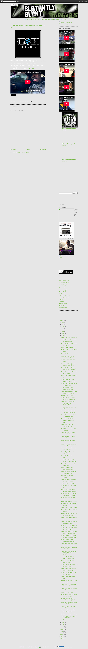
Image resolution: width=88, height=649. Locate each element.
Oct (63, 322)
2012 (61, 320)
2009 (61, 634)
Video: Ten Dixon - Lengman (68, 354)
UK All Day (61, 305)
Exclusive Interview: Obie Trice (69, 614)
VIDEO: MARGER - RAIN (67, 483)
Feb (63, 624)
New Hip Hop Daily (63, 307)
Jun (63, 331)
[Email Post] (30, 101)
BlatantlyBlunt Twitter (64, 280)
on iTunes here (30, 68)
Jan (63, 627)
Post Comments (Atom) (23, 152)
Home (28, 149)
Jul (63, 329)
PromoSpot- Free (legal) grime (66, 286)
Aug (63, 326)
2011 (61, 629)
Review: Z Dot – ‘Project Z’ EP (69, 395)
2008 (61, 636)
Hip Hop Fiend (62, 292)
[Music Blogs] (60, 647)
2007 (61, 638)
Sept (63, 324)
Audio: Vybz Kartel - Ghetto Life (69, 525)
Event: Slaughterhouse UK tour (69, 501)
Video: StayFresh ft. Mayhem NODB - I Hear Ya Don (27, 26)
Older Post (43, 149)
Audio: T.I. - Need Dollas (67, 592)
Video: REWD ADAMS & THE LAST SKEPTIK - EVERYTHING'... (68, 403)
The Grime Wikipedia (64, 282)
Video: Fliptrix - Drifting (67, 347)
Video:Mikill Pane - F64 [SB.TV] (69, 337)
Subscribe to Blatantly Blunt (28, 647)
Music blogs (68, 647)
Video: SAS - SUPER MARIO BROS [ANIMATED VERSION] (68, 553)
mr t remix (61, 301)
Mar (63, 622)
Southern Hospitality (64, 297)
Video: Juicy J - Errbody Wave (69, 507)
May (63, 333)
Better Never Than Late (64, 295)
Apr (63, 335)
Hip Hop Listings (63, 288)
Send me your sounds (64, 200)
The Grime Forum (63, 284)
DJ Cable (61, 299)
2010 (61, 632)
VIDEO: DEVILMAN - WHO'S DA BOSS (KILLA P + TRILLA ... (68, 618)
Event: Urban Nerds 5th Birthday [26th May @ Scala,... (67, 420)
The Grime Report (63, 293)
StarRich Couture (63, 303)
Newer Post (13, 149)
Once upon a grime (63, 290)
